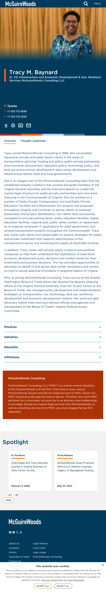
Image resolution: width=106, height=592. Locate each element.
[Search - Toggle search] (86, 3)
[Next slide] (16, 495)
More (8, 500)
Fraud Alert (39, 548)
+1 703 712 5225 (15, 116)
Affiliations (11, 357)
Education (11, 347)
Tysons (12, 106)
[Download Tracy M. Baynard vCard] (20, 125)
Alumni (13, 552)
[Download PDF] (6, 125)
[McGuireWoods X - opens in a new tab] (17, 532)
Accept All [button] (42, 586)
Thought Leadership (32, 140)
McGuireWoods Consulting (47, 556)
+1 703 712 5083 (15, 111)
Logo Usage (39, 552)
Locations (14, 548)
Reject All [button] (63, 586)
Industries (11, 337)
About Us (14, 543)
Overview (10, 140)
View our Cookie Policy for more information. (63, 580)
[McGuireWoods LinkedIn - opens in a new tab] (10, 532)
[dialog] (53, 577)
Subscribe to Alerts (19, 556)
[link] (30, 470)
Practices (10, 327)
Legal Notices (40, 543)
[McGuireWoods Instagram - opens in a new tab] (21, 532)
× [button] (103, 565)
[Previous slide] (10, 495)
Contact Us (15, 561)
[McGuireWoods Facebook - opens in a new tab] (13, 532)
